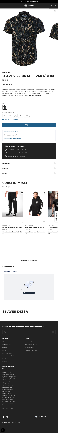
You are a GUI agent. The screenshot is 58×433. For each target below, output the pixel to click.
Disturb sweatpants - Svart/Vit (12, 227)
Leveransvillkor (29, 342)
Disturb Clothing (6, 225)
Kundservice (6, 359)
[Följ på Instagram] (7, 417)
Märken (4, 350)
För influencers (6, 353)
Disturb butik (6, 344)
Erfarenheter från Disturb (10, 356)
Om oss (4, 347)
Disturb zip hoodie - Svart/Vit (34, 227)
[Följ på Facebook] (3, 417)
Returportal (5, 361)
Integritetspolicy (30, 347)
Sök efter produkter (8, 342)
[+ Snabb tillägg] (21, 221)
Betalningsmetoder (31, 344)
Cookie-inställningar (31, 350)
